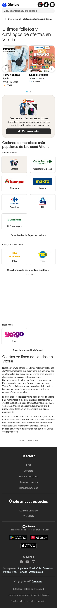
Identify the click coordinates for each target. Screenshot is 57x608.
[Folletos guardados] (40, 4)
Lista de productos (28, 487)
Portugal (23, 571)
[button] (46, 4)
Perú (14, 571)
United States (36, 571)
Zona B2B (28, 516)
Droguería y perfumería (37, 383)
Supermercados (9, 380)
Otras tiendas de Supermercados (27, 235)
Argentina (23, 568)
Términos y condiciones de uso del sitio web (28, 595)
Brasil (32, 568)
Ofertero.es (37, 581)
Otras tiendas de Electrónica (27, 350)
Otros (11, 386)
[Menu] (52, 4)
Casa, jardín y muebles (40, 380)
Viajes (5, 386)
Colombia (47, 568)
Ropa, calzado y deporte (14, 383)
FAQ (28, 464)
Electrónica (23, 380)
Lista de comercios (28, 482)
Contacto (28, 470)
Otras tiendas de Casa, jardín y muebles (27, 270)
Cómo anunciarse (28, 510)
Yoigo (5, 406)
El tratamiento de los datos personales (28, 601)
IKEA (51, 403)
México (7, 571)
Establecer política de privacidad (28, 589)
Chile (38, 568)
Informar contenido (28, 476)
